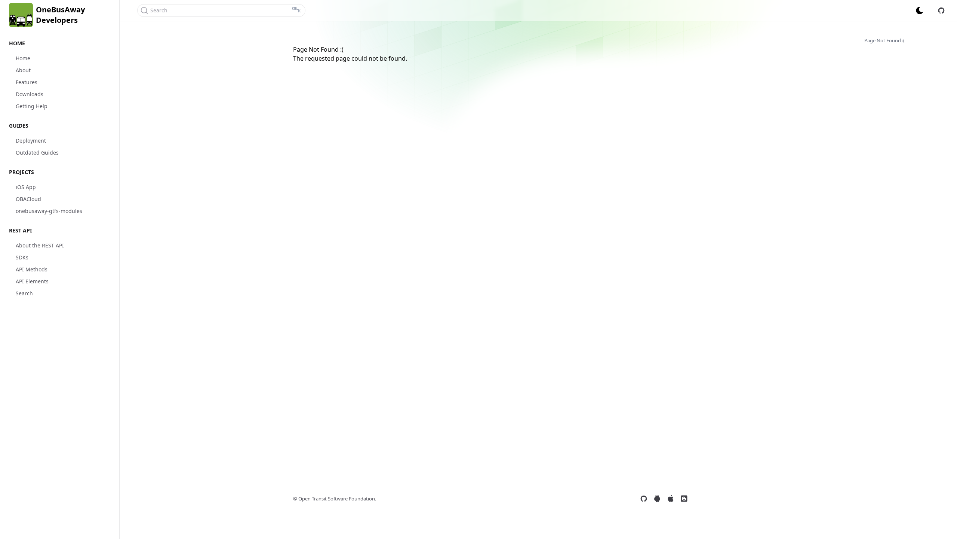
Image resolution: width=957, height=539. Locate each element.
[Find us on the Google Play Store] (657, 498)
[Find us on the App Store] (670, 498)
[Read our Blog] (684, 498)
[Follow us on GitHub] (643, 498)
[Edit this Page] (941, 10)
